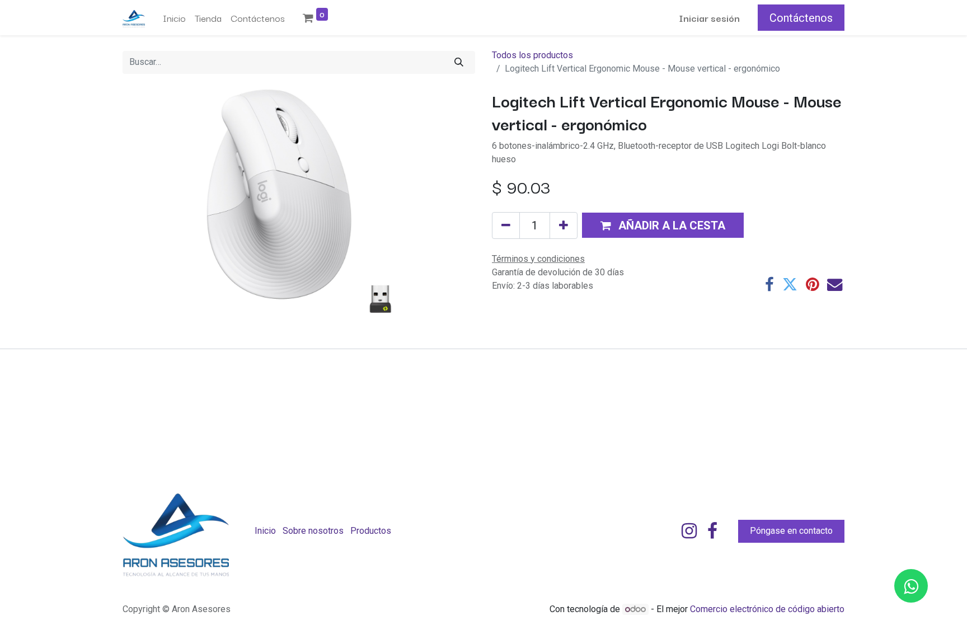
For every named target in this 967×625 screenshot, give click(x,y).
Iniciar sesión (709, 17)
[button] (663, 225)
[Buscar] (459, 62)
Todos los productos (532, 55)
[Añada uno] (564, 225)
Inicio (265, 530)
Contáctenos (801, 18)
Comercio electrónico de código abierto (767, 609)
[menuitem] (174, 18)
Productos (370, 530)
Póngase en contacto (791, 530)
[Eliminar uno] (506, 225)
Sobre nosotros (313, 530)
